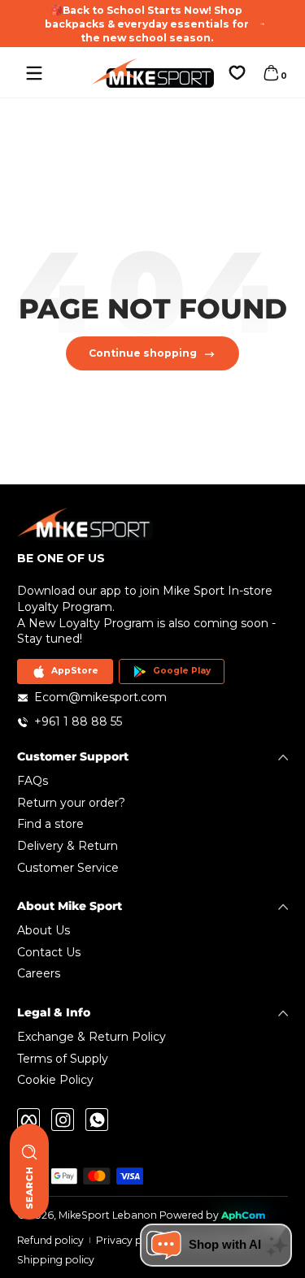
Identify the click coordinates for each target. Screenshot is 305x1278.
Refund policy (50, 1240)
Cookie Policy (55, 1079)
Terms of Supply (62, 1058)
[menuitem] (152, 781)
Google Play (182, 670)
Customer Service (68, 867)
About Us (43, 930)
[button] (271, 73)
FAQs (32, 780)
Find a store (50, 824)
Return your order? (71, 802)
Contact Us (49, 952)
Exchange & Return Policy (91, 1036)
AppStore (74, 670)
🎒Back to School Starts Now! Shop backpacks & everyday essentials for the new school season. (147, 24)
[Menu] (34, 73)
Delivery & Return (67, 845)
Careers (38, 973)
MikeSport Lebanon (108, 1215)
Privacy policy (130, 1240)
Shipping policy (55, 1260)
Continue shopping (143, 353)
